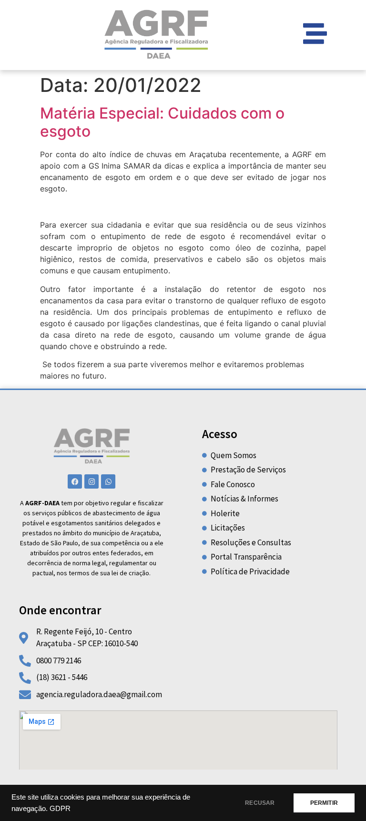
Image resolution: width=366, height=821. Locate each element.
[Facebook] (75, 481)
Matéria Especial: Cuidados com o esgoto (162, 122)
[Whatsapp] (108, 481)
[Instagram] (91, 481)
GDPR (60, 808)
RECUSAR (259, 803)
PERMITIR (324, 803)
